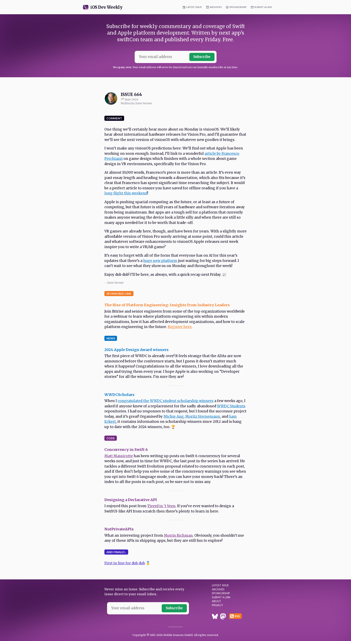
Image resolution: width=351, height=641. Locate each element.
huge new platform (160, 260)
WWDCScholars (119, 394)
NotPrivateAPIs (119, 529)
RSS (237, 616)
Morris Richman (178, 535)
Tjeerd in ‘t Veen (161, 506)
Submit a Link (263, 7)
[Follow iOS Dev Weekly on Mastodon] (223, 617)
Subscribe (201, 57)
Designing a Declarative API (130, 499)
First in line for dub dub (124, 563)
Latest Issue (194, 7)
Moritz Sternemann (202, 416)
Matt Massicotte (118, 456)
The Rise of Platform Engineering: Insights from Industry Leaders (167, 305)
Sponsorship (237, 7)
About (216, 601)
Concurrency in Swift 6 (126, 449)
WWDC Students (231, 406)
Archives (216, 7)
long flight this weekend (125, 193)
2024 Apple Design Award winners (136, 349)
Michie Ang (174, 416)
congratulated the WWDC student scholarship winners (165, 401)
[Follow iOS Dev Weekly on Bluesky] (215, 617)
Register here (180, 327)
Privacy (217, 605)
